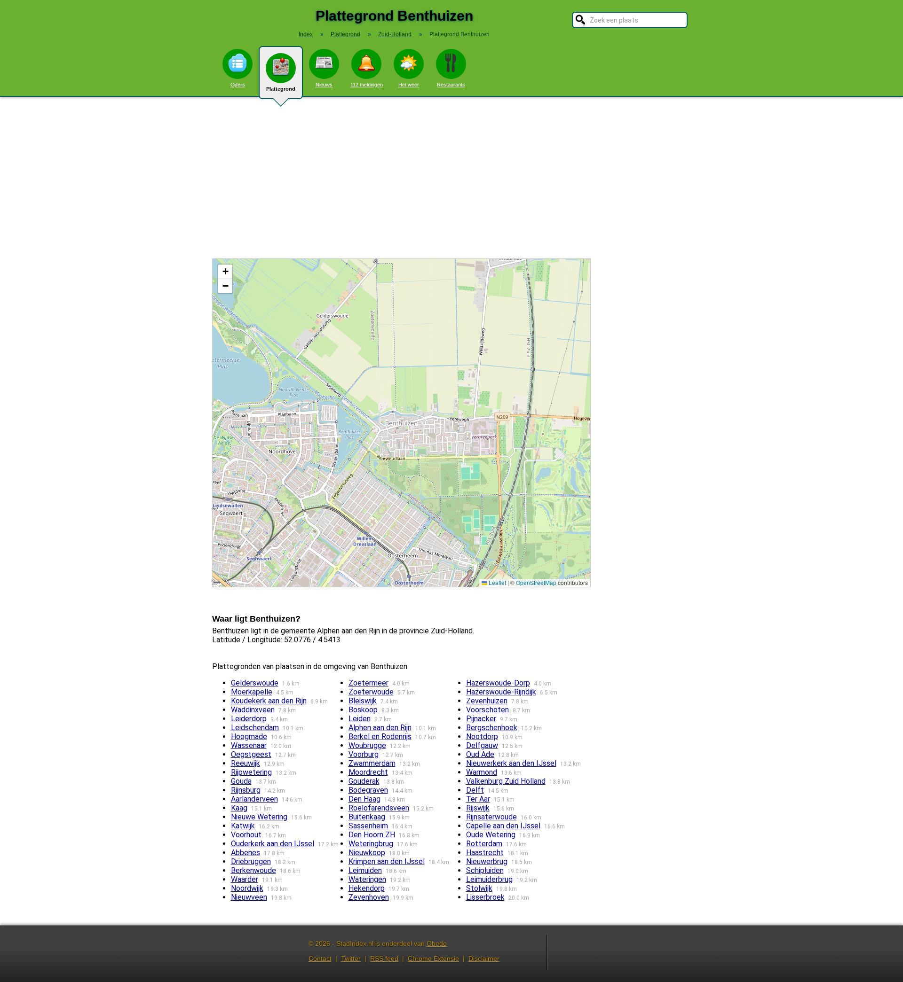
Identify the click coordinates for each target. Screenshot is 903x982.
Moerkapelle (251, 691)
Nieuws (324, 84)
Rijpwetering (251, 772)
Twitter (351, 958)
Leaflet (496, 582)
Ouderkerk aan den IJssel (272, 843)
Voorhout (246, 834)
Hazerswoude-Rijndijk (501, 691)
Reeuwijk (245, 763)
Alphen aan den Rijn (380, 727)
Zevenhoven (369, 897)
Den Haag (364, 799)
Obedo (437, 943)
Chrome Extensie (433, 958)
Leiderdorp (249, 718)
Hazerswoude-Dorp (498, 682)
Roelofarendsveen (379, 807)
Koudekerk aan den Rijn (269, 700)
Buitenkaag (367, 816)
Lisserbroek (485, 897)
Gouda (241, 781)
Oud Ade (480, 754)
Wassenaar (249, 745)
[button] (225, 272)
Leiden (360, 718)
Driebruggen (251, 861)
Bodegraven (368, 790)
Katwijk (243, 825)
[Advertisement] (451, 177)
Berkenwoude (253, 870)
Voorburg (364, 754)
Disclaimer (483, 958)
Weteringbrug (371, 843)
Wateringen (367, 879)
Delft (475, 790)
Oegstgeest (251, 754)
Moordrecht (368, 772)
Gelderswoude (254, 682)
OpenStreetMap (536, 582)
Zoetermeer (368, 682)
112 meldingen (366, 84)
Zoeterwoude (371, 691)
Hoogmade (249, 736)
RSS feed (384, 958)
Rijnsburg (246, 790)
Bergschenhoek (491, 727)
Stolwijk (479, 888)
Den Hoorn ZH (372, 834)
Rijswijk (478, 807)
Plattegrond (280, 89)
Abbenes (245, 852)
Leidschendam (255, 727)
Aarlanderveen (254, 799)
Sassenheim (368, 825)
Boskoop (363, 709)
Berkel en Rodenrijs (380, 736)
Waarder (244, 879)
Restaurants (451, 84)
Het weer (408, 84)
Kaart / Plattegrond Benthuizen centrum (400, 422)
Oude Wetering (490, 834)
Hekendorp (367, 888)
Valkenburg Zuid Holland (506, 781)
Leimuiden (365, 870)
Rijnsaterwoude (491, 816)
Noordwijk (247, 888)
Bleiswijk (363, 700)
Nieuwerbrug (486, 861)
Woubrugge (367, 745)
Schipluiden (485, 870)
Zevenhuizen (486, 700)
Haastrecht (485, 852)
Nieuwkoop (367, 852)
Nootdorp (482, 736)
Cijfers (237, 84)
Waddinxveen (253, 709)
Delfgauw (482, 745)
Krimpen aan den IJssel (387, 861)
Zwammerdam (372, 763)
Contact (320, 958)
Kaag (239, 807)
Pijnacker (481, 718)
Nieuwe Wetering (259, 816)
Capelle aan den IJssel (503, 825)
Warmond (481, 772)
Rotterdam (484, 843)
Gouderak (364, 781)
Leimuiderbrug (489, 879)
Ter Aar (478, 799)
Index (306, 34)
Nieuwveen (249, 897)
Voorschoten (487, 709)
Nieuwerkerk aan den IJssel (511, 763)
